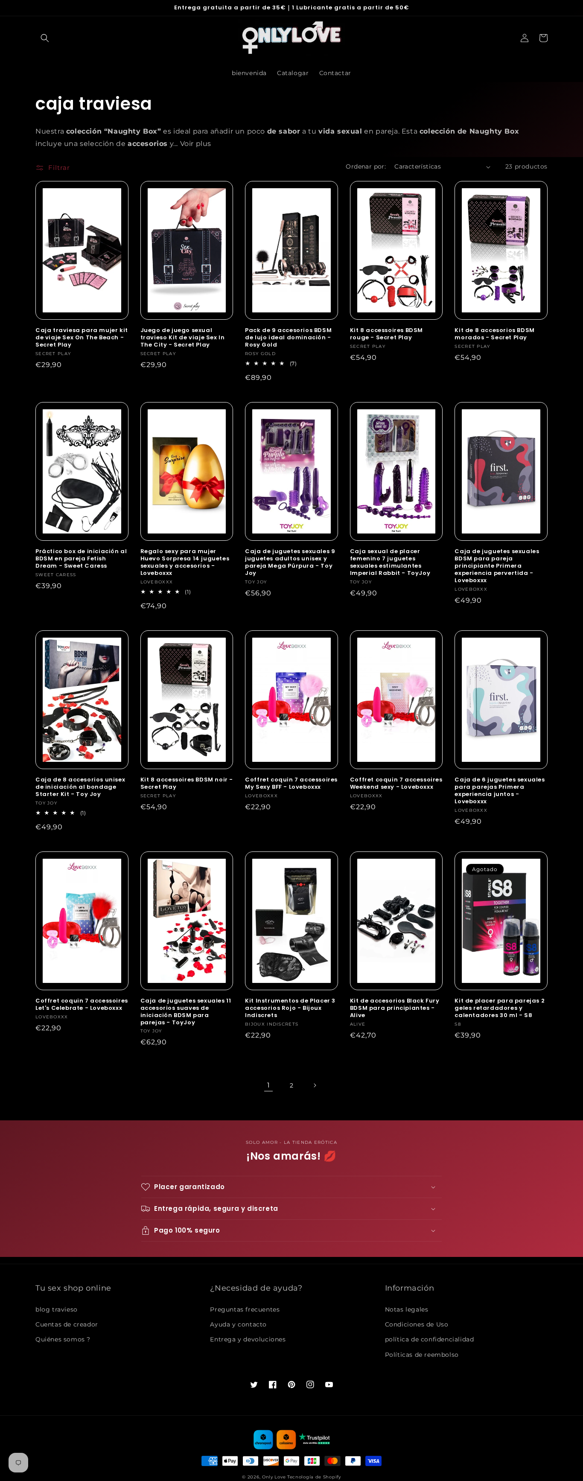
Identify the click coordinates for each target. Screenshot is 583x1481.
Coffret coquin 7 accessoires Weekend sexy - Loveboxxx (396, 783)
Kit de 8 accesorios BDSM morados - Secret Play (494, 334)
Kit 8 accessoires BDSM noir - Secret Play (186, 783)
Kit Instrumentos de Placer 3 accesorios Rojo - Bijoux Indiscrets (290, 1008)
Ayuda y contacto (238, 1324)
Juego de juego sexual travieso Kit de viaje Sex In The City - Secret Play (182, 338)
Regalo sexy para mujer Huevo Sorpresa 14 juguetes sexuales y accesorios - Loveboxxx (185, 562)
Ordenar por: (366, 166)
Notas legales (407, 1309)
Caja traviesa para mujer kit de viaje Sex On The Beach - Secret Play (81, 338)
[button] (44, 38)
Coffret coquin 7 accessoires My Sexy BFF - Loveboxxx (291, 783)
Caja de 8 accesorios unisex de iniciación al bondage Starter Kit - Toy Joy (80, 787)
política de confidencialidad (429, 1339)
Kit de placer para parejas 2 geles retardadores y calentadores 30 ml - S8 (500, 1008)
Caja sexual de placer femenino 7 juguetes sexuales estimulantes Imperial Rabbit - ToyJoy (390, 562)
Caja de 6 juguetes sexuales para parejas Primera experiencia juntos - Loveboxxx (500, 790)
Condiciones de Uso (417, 1324)
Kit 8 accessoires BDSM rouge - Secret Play (386, 334)
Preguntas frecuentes (245, 1309)
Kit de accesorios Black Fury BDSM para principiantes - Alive (395, 1008)
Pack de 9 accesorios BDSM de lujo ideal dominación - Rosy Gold (288, 338)
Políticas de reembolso (422, 1355)
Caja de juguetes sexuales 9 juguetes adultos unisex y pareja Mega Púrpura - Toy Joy (290, 562)
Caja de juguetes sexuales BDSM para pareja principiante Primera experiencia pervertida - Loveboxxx (497, 566)
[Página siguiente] (314, 1085)
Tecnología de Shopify (314, 1477)
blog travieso (56, 1309)
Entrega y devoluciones (248, 1339)
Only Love (274, 1477)
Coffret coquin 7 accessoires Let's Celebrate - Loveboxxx (81, 1004)
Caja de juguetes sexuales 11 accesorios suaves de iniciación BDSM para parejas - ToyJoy (185, 1011)
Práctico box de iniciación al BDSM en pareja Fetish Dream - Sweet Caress (81, 559)
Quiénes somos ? (62, 1339)
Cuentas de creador (66, 1324)
